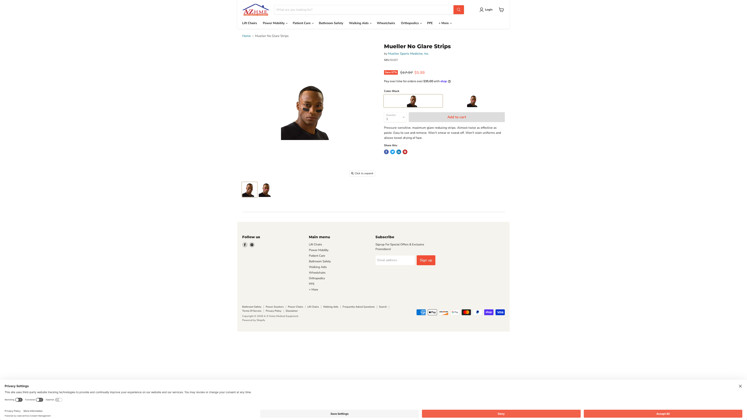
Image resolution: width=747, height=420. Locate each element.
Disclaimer (292, 311)
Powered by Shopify (253, 320)
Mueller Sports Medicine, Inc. (408, 54)
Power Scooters (275, 307)
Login (489, 9)
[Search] (458, 9)
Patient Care (302, 23)
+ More (444, 23)
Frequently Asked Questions (359, 307)
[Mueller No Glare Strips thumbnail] (249, 189)
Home (246, 36)
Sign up (426, 260)
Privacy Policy (273, 311)
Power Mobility (274, 23)
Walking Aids (359, 23)
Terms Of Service (251, 311)
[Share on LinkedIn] (398, 152)
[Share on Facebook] (386, 152)
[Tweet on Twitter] (392, 152)
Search (383, 307)
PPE (430, 23)
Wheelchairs (386, 23)
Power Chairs (295, 307)
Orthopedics (410, 23)
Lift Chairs (249, 23)
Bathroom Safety (331, 23)
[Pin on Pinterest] (405, 152)
